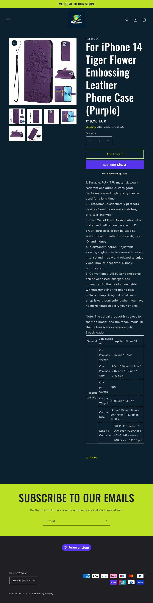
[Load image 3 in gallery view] (51, 116)
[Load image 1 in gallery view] (17, 116)
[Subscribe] (106, 521)
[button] (8, 20)
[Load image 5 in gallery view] (17, 133)
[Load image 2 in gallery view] (34, 116)
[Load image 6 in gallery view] (34, 133)
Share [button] (94, 457)
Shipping (91, 127)
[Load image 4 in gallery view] (69, 116)
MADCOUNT (25, 593)
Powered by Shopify (42, 593)
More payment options (114, 173)
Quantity (91, 133)
